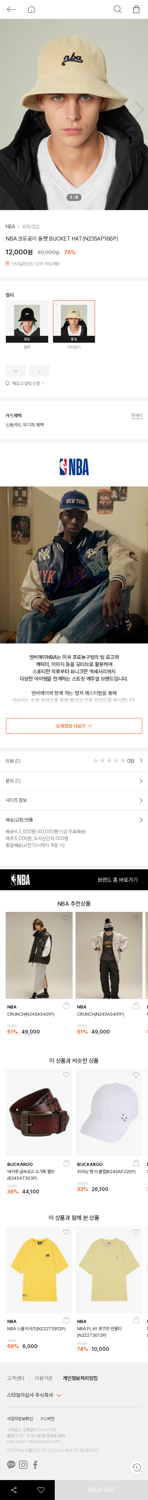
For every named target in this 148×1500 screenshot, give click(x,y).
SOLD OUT (101, 1490)
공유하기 (14, 1490)
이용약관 (43, 1380)
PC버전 (47, 1420)
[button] (136, 111)
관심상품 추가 (64, 920)
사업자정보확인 (20, 1420)
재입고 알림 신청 (26, 395)
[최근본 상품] (137, 1467)
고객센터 (15, 1380)
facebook (35, 1466)
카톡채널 (11, 1466)
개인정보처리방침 (80, 1380)
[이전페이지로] (11, 9)
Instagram (23, 1466)
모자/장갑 (31, 238)
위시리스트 (41, 1490)
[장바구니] (66, 1010)
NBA (10, 238)
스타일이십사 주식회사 (30, 1397)
